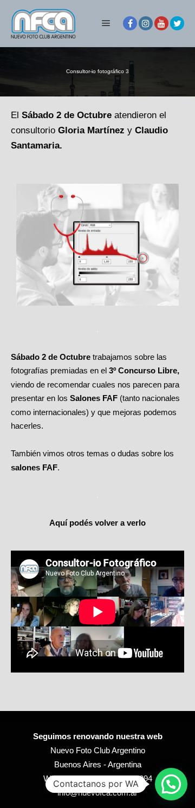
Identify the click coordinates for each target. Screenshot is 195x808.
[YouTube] (161, 23)
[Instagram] (146, 23)
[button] (171, 784)
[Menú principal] (106, 23)
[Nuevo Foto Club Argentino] (43, 23)
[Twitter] (177, 23)
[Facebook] (130, 23)
